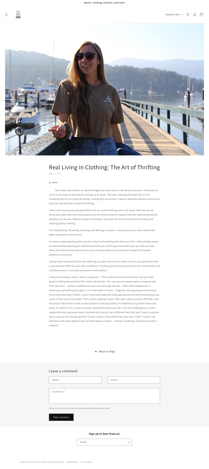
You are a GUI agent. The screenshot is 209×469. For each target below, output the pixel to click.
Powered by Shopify (56, 462)
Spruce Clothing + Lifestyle (37, 462)
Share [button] (55, 182)
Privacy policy (86, 462)
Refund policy (72, 462)
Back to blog (107, 351)
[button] (6, 14)
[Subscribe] (128, 442)
